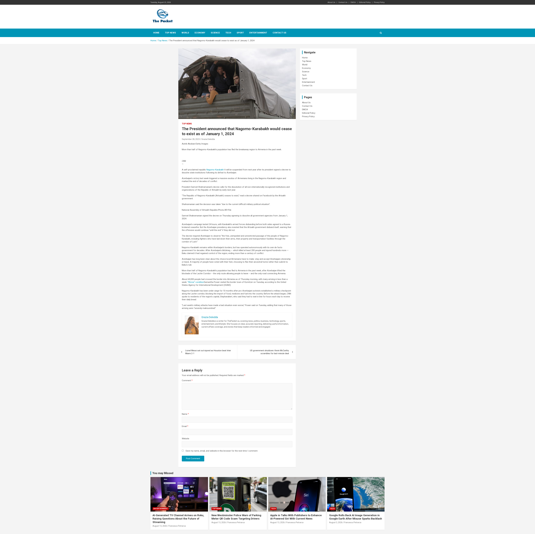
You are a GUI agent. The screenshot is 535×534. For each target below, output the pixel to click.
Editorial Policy (365, 2)
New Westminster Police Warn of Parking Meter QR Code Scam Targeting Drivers (236, 517)
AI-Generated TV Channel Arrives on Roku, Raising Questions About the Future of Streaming (178, 519)
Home (156, 32)
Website (185, 438)
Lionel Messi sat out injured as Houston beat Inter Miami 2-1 (208, 352)
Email (185, 426)
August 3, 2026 (335, 522)
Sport (240, 32)
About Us (331, 2)
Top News (170, 32)
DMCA (353, 2)
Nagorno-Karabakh (215, 169)
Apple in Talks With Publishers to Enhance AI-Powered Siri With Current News (296, 517)
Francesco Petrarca (177, 526)
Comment (187, 380)
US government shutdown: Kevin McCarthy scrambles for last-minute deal (269, 352)
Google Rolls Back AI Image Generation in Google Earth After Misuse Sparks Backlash (355, 517)
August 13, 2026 (160, 526)
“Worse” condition (196, 282)
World (185, 32)
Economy (200, 32)
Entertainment (258, 32)
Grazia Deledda (208, 139)
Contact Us (342, 2)
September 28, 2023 (191, 139)
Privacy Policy (379, 2)
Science (215, 32)
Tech (228, 32)
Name (185, 414)
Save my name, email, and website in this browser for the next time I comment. (222, 451)
